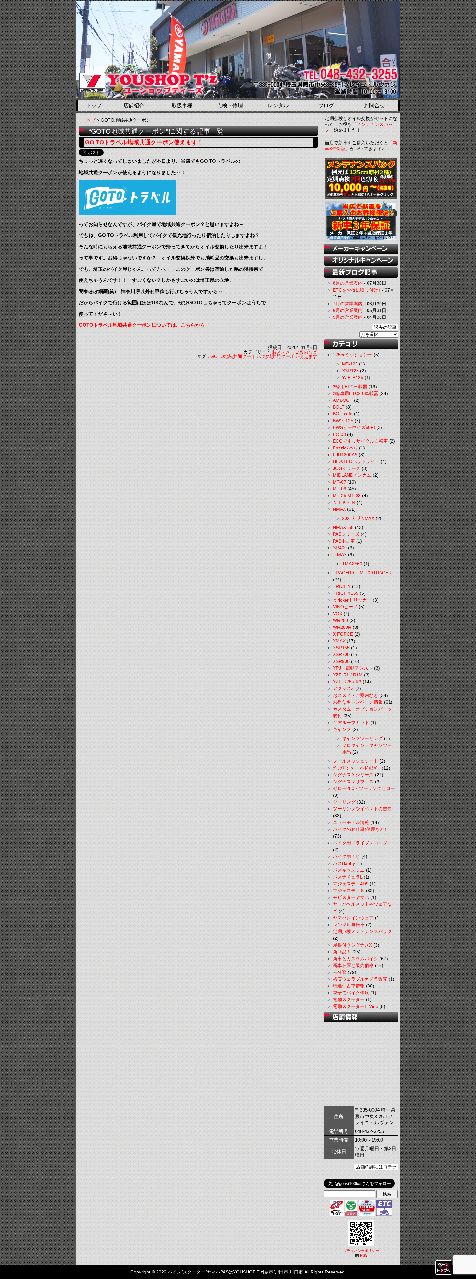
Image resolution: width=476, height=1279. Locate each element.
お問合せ (374, 105)
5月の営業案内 (348, 317)
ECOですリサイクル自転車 (360, 441)
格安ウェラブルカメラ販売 (360, 979)
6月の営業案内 (348, 310)
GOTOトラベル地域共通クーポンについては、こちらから (142, 325)
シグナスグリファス (353, 781)
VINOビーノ (345, 606)
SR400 (340, 547)
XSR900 (341, 661)
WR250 (340, 620)
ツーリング (344, 802)
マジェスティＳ (349, 890)
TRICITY (342, 586)
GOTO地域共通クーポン (235, 356)
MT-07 (339, 481)
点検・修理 (230, 105)
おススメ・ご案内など (294, 351)
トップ (94, 105)
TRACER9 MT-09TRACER (362, 572)
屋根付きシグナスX (352, 945)
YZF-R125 (352, 377)
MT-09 (339, 488)
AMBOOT (343, 400)
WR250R (342, 627)
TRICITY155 (345, 593)
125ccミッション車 (352, 354)
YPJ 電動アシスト (353, 668)
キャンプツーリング (362, 738)
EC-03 (339, 434)
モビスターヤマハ (351, 897)
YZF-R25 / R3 (347, 681)
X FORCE (343, 634)
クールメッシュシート (355, 761)
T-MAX (340, 554)
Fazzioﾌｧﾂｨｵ (345, 447)
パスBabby (344, 863)
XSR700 (341, 654)
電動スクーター (349, 999)
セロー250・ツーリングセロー (364, 788)
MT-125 (350, 363)
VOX (337, 613)
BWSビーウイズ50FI (354, 427)
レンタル (278, 105)
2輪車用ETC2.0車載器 (355, 393)
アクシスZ (343, 688)
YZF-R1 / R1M (348, 674)
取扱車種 (182, 105)
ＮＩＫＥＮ (344, 502)
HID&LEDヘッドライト (356, 461)
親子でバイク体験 (351, 992)
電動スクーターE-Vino (355, 1006)
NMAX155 (343, 527)
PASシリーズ (346, 534)
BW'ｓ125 (343, 420)
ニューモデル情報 (351, 822)
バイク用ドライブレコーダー (362, 842)
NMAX (339, 509)
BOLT (339, 407)
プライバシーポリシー (361, 1251)
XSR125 (350, 370)
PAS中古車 (344, 541)
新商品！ (342, 951)
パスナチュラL (347, 876)
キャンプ (342, 729)
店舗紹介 (133, 105)
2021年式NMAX (358, 518)
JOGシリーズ (346, 468)
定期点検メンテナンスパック (362, 931)
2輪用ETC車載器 (350, 386)
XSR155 (341, 647)
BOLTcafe (343, 413)
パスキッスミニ (349, 870)
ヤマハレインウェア (353, 917)
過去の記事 (385, 327)
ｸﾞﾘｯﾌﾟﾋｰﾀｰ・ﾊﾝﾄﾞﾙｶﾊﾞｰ (356, 768)
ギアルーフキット (351, 722)
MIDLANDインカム (352, 475)
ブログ (326, 105)
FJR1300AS (345, 454)
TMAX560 (352, 563)
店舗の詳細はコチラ (376, 1166)
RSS (363, 1255)
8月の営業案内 (348, 283)
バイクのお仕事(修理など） (361, 829)
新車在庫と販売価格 (353, 965)
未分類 (339, 972)
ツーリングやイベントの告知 (362, 808)
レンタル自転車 (349, 924)
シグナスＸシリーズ (353, 774)
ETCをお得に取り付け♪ (356, 290)
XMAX (339, 640)
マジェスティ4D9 (350, 883)
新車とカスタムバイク (355, 958)
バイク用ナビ (346, 856)
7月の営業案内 (348, 303)
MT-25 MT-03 (347, 495)
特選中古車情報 (349, 985)
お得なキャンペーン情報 (358, 702)
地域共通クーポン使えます (290, 356)
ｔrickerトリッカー (352, 600)
